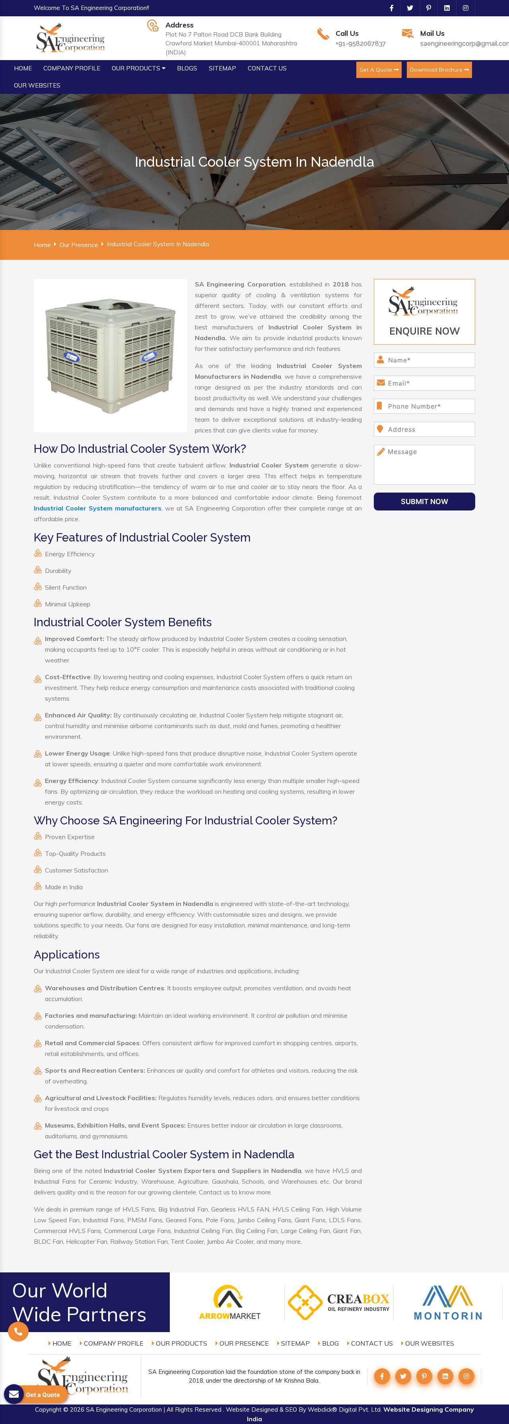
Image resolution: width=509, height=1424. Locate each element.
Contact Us (371, 1343)
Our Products (180, 1343)
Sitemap (295, 1343)
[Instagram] (462, 8)
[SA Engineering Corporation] (72, 37)
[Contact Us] (18, 1332)
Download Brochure (437, 69)
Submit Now (424, 501)
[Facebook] (388, 8)
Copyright (48, 1409)
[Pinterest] (425, 8)
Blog (330, 1343)
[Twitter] (406, 8)
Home (42, 245)
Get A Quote (376, 69)
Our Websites (429, 1343)
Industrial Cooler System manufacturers (97, 508)
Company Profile (113, 1343)
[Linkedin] (444, 8)
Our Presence (79, 245)
